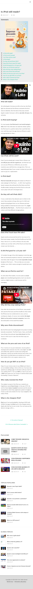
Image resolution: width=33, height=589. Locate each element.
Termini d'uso (10, 581)
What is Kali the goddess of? (14, 541)
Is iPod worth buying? (9, 55)
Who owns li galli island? (13, 535)
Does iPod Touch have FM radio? (12, 63)
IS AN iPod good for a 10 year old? (12, 65)
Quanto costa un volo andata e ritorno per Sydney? (19, 449)
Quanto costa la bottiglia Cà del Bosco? (17, 553)
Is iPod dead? (6, 59)
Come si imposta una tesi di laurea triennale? (19, 566)
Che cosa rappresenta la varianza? (16, 560)
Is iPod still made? (8, 53)
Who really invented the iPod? (11, 77)
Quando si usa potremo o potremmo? (17, 498)
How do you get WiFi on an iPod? (12, 75)
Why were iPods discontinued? (11, 71)
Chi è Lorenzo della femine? (14, 492)
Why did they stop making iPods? (12, 69)
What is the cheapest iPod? (10, 79)
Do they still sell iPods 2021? (11, 61)
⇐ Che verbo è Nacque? (16, 420)
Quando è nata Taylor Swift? (14, 486)
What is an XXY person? (13, 520)
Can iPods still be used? (9, 57)
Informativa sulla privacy (20, 581)
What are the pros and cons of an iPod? (13, 73)
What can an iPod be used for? (11, 67)
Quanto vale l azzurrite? (13, 547)
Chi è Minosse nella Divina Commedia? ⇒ (16, 424)
